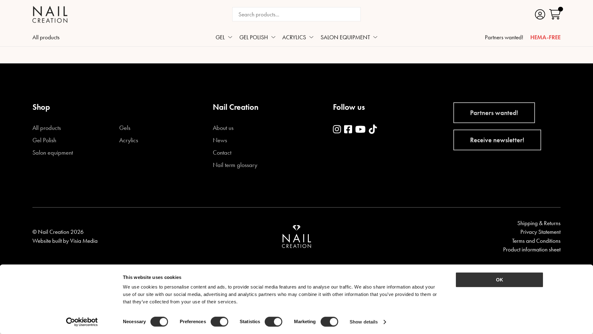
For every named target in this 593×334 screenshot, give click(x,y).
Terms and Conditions (536, 241)
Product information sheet (532, 249)
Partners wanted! (504, 38)
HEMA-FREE (545, 38)
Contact (222, 153)
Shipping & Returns (539, 223)
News (220, 140)
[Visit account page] (540, 14)
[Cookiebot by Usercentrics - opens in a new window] (82, 322)
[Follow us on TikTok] (373, 130)
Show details (364, 321)
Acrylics (128, 140)
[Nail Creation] (49, 14)
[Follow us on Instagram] (337, 130)
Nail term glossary (235, 165)
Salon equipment (52, 153)
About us (223, 128)
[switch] (219, 322)
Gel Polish (44, 140)
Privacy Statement (540, 232)
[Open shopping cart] (555, 14)
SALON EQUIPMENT (345, 38)
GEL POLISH (253, 38)
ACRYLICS (294, 38)
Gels (124, 128)
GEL (220, 38)
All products (46, 38)
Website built (47, 241)
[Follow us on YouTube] (360, 130)
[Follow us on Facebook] (348, 130)
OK (499, 279)
